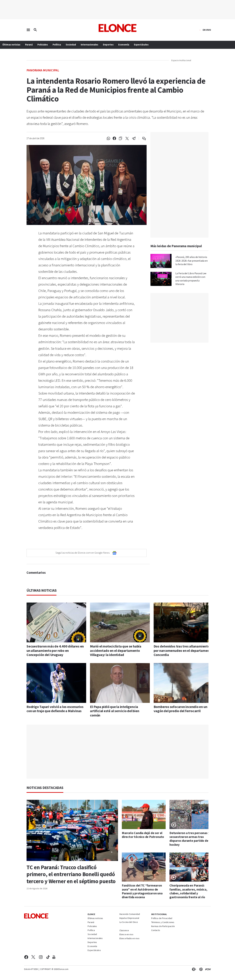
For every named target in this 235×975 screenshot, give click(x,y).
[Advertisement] (119, 752)
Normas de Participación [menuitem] (163, 926)
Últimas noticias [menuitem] (11, 44)
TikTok (48, 957)
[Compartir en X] (127, 138)
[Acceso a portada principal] (118, 28)
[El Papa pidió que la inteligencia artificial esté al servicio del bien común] (120, 683)
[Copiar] (120, 138)
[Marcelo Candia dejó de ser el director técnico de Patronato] (144, 814)
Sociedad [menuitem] (71, 44)
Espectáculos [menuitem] (141, 44)
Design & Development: (207, 969)
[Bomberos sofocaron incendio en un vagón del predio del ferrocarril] (183, 683)
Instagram (41, 957)
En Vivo (207, 30)
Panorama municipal (43, 70)
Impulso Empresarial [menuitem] (129, 918)
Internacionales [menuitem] (89, 44)
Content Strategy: (193, 969)
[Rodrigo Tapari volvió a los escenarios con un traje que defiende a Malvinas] (56, 683)
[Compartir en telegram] (134, 138)
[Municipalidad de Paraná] (201, 60)
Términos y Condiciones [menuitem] (162, 922)
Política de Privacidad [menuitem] (161, 918)
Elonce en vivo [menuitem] (126, 934)
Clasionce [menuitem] (124, 930)
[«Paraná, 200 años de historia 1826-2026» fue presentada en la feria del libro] (161, 261)
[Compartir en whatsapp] (108, 138)
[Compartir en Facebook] (114, 138)
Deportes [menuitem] (108, 44)
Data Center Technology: (200, 969)
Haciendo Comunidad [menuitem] (129, 914)
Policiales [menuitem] (42, 44)
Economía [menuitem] (123, 44)
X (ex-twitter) (33, 957)
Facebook (26, 957)
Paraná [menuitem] (29, 44)
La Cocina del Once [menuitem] (128, 922)
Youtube (54, 957)
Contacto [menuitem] (155, 930)
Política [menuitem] (57, 44)
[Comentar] (142, 138)
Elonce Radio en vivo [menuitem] (129, 938)
